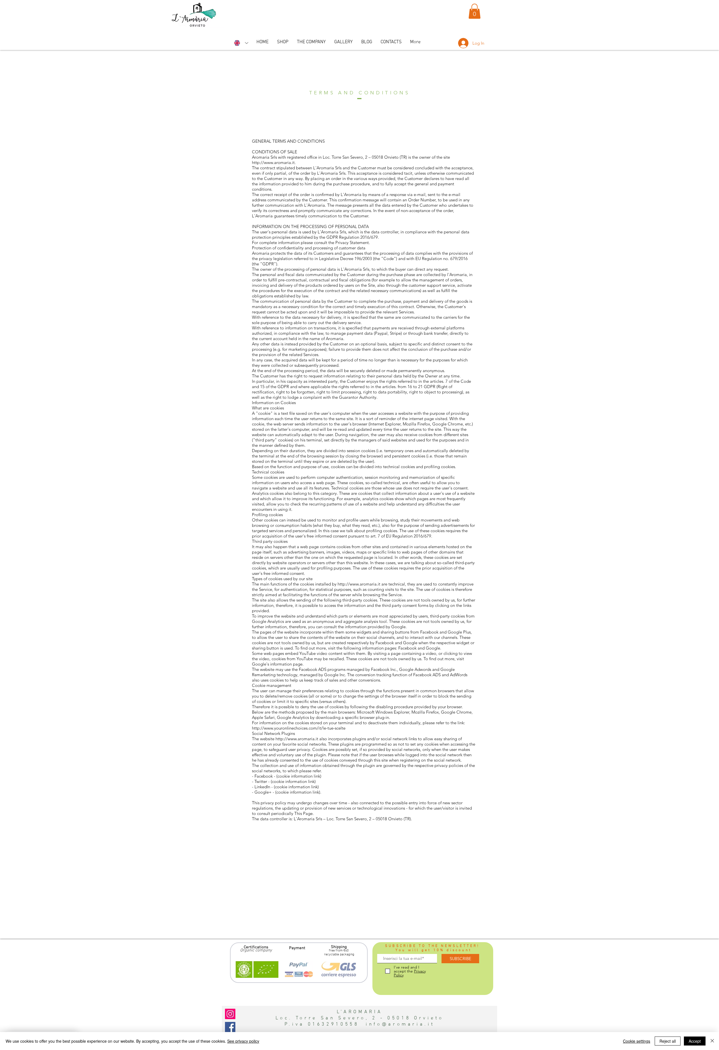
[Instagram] (230, 1014)
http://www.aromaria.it (273, 162)
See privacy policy (243, 1041)
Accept (695, 1041)
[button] (474, 11)
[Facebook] (230, 1027)
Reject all (667, 1041)
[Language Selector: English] (241, 43)
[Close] (712, 1041)
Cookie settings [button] (636, 1041)
